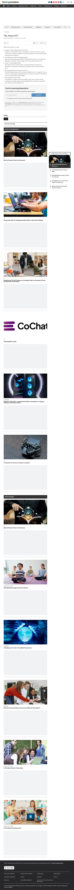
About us (55, 877)
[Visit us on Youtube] (56, 2)
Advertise (47, 27)
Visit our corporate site (57, 863)
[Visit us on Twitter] (51, 2)
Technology (6, 32)
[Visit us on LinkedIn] (61, 2)
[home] (4, 6)
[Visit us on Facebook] (49, 2)
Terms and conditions (9, 873)
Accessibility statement (9, 877)
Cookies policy (56, 873)
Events (40, 6)
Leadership (33, 6)
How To (14, 6)
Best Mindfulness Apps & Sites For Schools (60, 176)
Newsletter (44, 43)
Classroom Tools (23, 6)
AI (65, 27)
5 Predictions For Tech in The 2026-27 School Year (60, 181)
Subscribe (63, 6)
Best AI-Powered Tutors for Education (59, 165)
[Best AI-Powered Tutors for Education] (60, 161)
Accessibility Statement (26, 880)
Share (7, 43)
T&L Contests (57, 27)
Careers (22, 877)
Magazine (38, 27)
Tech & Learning (9, 38)
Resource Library (15, 27)
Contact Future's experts (26, 873)
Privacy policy (40, 873)
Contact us (6, 880)
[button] (69, 2)
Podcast (56, 6)
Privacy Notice (8, 103)
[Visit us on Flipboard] (58, 2)
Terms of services (22, 102)
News (8, 6)
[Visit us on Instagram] (54, 2)
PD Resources (48, 6)
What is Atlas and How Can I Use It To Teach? (59, 187)
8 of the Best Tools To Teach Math (59, 170)
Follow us (37, 43)
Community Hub (28, 27)
